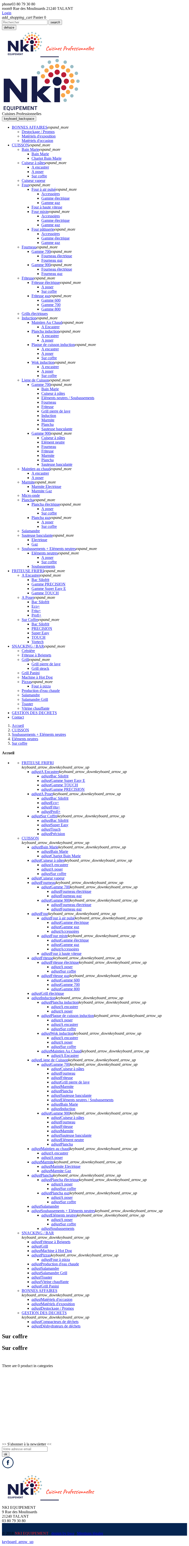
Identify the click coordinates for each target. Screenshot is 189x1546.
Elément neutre (67, 1140)
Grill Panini (45, 1286)
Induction (44, 998)
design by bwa (62, 1533)
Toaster (42, 1277)
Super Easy (54, 825)
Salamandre (45, 1206)
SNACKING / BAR (38, 1233)
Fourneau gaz (66, 896)
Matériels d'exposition (53, 1304)
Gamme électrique (70, 922)
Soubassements (57, 1228)
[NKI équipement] (41, 109)
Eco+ (50, 803)
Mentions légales (90, 1533)
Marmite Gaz (56, 1171)
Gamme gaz (65, 927)
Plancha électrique (60, 1180)
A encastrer (54, 865)
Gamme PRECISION (63, 789)
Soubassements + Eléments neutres (63, 1211)
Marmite (62, 1086)
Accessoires (65, 931)
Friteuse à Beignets (51, 1242)
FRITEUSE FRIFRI (38, 763)
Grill (40, 1246)
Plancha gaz (55, 1193)
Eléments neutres (59, 1215)
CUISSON (30, 838)
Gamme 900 (55, 900)
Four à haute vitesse (61, 953)
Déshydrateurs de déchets (56, 1326)
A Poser (42, 794)
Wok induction (57, 1033)
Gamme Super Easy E (63, 780)
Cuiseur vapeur (48, 878)
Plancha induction (60, 1002)
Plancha (62, 1091)
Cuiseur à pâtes (48, 860)
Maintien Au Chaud (61, 1051)
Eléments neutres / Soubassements (82, 1100)
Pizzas (41, 1255)
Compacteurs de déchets (55, 1322)
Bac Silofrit (54, 776)
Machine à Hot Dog (52, 1251)
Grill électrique (48, 993)
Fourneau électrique (71, 891)
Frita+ (50, 807)
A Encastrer (45, 772)
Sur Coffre (44, 816)
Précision (53, 834)
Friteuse (42, 958)
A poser (52, 869)
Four (40, 913)
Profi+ (51, 811)
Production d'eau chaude (55, 1264)
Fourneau (44, 882)
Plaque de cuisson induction (67, 1015)
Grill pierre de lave (70, 1082)
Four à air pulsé (58, 918)
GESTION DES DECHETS (44, 1313)
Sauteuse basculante (71, 1095)
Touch (51, 829)
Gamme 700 (55, 887)
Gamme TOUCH (59, 785)
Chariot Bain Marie (61, 856)
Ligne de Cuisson (50, 1060)
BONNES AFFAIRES (39, 1290)
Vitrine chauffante (50, 1282)
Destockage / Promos (53, 1308)
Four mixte (54, 936)
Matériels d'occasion (52, 1299)
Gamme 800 (65, 989)
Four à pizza (55, 1259)
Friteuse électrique (60, 962)
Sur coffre (53, 874)
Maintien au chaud (51, 1149)
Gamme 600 (65, 980)
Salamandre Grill (49, 1273)
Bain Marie (45, 847)
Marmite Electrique (60, 1166)
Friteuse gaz (55, 976)
